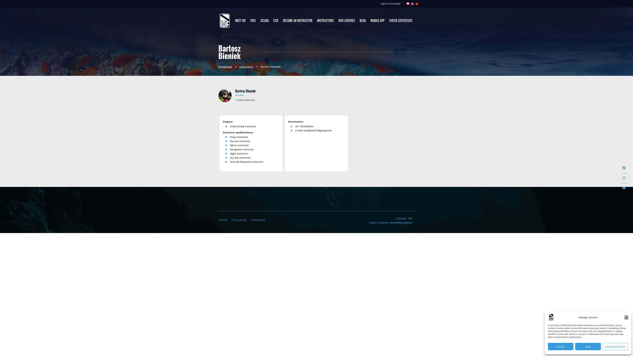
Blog (363, 20)
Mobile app (377, 20)
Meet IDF (240, 20)
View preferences (615, 346)
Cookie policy (258, 220)
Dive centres (346, 20)
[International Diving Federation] (224, 21)
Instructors (325, 20)
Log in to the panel (390, 3)
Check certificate (400, 20)
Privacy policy (239, 220)
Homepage (225, 67)
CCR (275, 20)
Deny (588, 346)
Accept (561, 346)
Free (253, 20)
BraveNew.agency (401, 222)
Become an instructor (297, 20)
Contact (222, 220)
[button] (626, 317)
